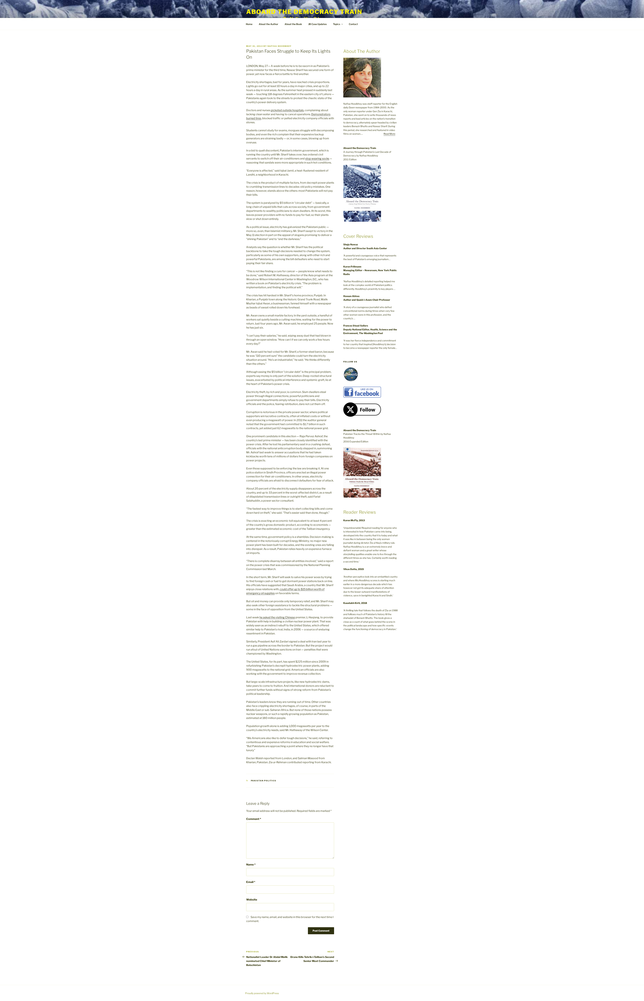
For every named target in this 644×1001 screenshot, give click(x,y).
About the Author (268, 24)
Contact (353, 24)
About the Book (293, 24)
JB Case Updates (317, 24)
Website (251, 899)
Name (251, 864)
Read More (389, 133)
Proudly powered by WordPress (262, 993)
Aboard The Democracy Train (304, 11)
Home (249, 24)
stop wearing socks (317, 158)
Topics (336, 24)
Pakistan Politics (263, 780)
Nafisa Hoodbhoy (279, 46)
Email (250, 882)
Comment (253, 819)
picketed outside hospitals (287, 110)
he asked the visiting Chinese (277, 617)
